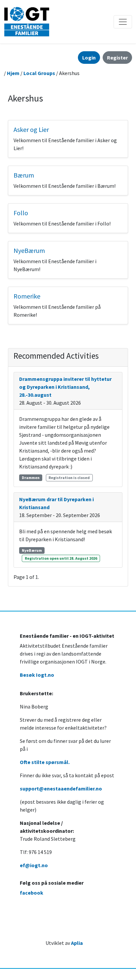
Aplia (77, 943)
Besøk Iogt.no (37, 674)
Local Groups (39, 73)
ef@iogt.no (34, 865)
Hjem (13, 73)
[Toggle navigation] (123, 21)
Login (89, 57)
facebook (31, 892)
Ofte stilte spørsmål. (45, 762)
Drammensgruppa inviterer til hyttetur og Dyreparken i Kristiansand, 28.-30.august (65, 387)
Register (117, 57)
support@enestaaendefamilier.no (61, 788)
